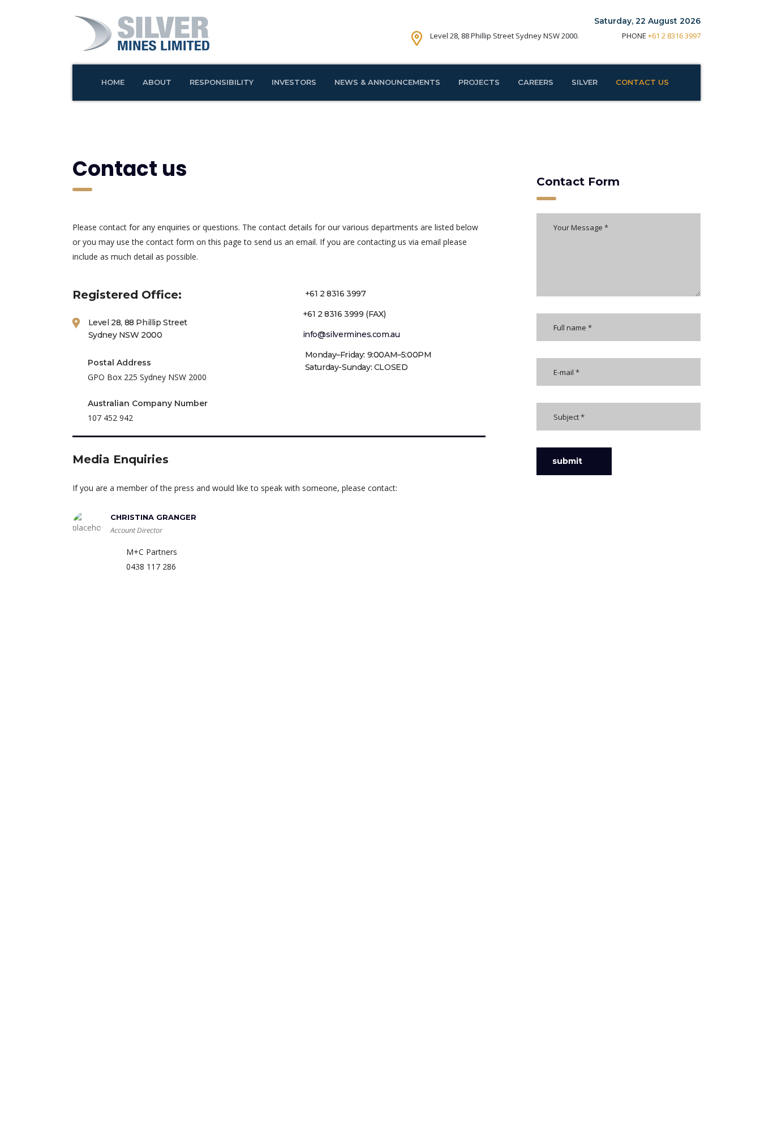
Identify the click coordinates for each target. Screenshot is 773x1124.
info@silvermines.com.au (351, 334)
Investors (294, 82)
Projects (479, 82)
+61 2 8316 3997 (674, 36)
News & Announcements (387, 82)
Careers (535, 82)
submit (567, 461)
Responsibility (222, 82)
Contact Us (642, 82)
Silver (585, 82)
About (157, 82)
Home (112, 82)
